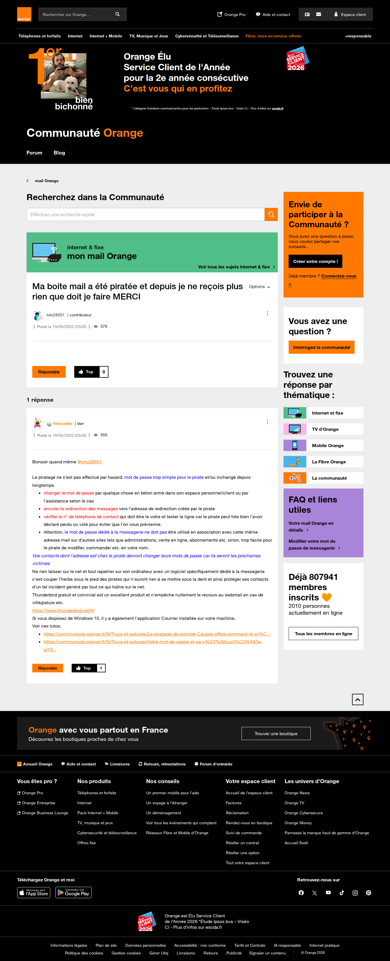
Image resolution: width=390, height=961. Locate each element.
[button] (267, 313)
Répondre (49, 372)
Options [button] (257, 286)
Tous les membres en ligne (323, 633)
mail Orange (47, 180)
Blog (59, 152)
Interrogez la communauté (321, 347)
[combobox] (146, 214)
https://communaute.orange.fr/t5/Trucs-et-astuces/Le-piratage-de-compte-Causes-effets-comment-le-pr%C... (157, 634)
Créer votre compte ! (315, 261)
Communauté (85, 132)
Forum (34, 152)
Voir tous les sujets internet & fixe (234, 267)
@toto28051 (89, 462)
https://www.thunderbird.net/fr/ (63, 610)
